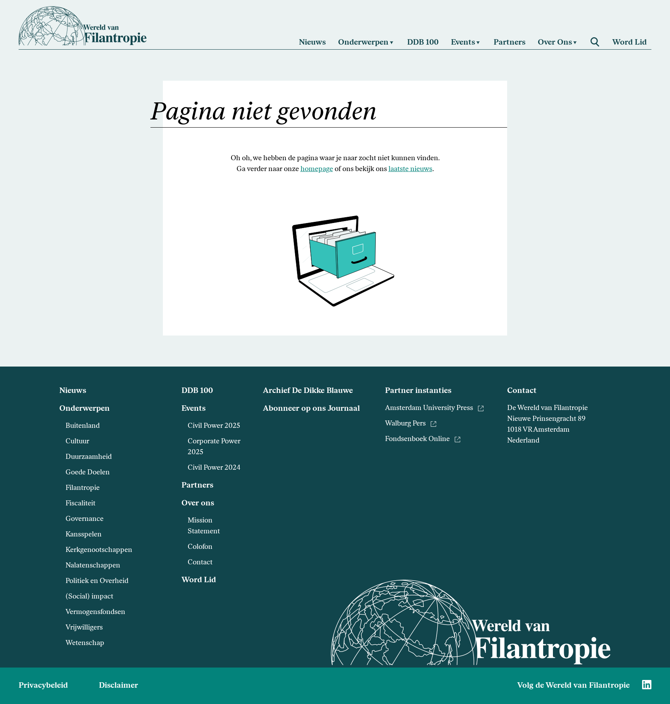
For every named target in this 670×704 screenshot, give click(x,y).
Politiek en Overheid (97, 581)
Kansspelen (84, 534)
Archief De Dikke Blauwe (308, 391)
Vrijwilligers (84, 627)
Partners (197, 486)
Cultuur (77, 441)
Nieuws (72, 391)
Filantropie (83, 488)
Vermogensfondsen (95, 612)
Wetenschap (85, 643)
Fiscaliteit (80, 503)
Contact (200, 562)
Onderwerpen (84, 409)
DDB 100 (197, 391)
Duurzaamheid (89, 457)
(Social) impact (89, 596)
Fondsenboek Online (417, 439)
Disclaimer (118, 686)
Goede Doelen (88, 472)
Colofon (200, 547)
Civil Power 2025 (214, 426)
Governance (85, 519)
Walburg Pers (405, 423)
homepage (316, 169)
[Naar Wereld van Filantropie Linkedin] (646, 684)
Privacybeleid (43, 686)
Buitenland (83, 426)
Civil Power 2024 (214, 468)
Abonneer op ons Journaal (311, 409)
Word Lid (198, 580)
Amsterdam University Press (429, 408)
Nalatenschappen (93, 565)
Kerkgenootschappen (99, 550)
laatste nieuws (410, 169)
